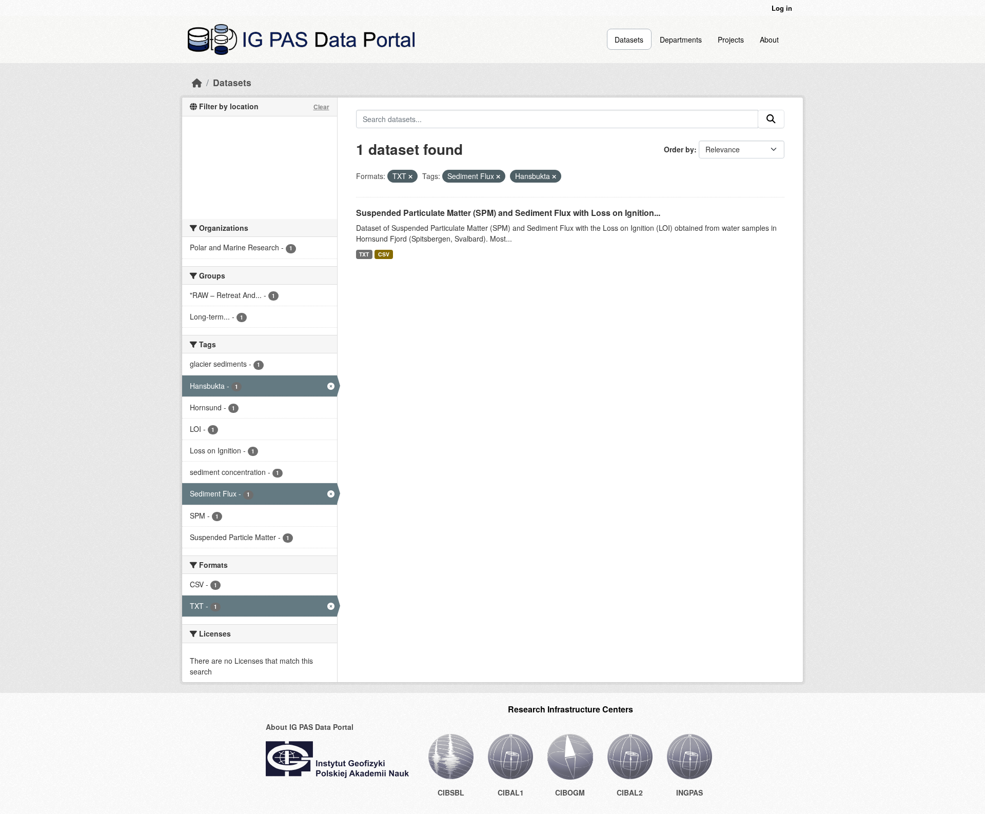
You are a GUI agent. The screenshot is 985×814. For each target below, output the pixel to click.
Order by (679, 149)
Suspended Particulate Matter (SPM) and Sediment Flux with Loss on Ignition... (508, 213)
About (769, 39)
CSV (383, 254)
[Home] (197, 82)
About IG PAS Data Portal (309, 727)
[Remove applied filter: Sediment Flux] (498, 176)
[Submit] (771, 119)
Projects (731, 39)
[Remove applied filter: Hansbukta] (554, 176)
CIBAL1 (511, 792)
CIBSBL (451, 792)
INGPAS (689, 792)
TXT (364, 254)
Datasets (629, 39)
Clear (321, 106)
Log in (782, 8)
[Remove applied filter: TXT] (410, 176)
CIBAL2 (630, 792)
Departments (681, 39)
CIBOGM (570, 792)
